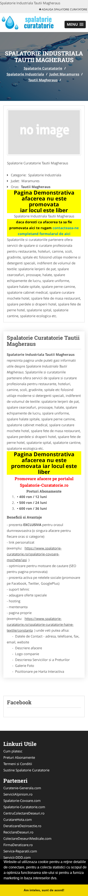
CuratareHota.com (17, 819)
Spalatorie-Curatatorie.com (24, 807)
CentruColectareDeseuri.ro (23, 813)
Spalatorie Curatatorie (43, 68)
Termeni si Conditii (17, 764)
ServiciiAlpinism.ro (17, 794)
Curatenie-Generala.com (22, 788)
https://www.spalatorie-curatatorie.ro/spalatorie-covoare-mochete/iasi (34, 554)
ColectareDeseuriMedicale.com (27, 838)
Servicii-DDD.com (17, 857)
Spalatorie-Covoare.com (22, 800)
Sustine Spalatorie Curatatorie (26, 770)
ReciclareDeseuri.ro (18, 832)
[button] (75, 24)
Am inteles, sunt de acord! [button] (44, 890)
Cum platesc (12, 751)
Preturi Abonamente (19, 757)
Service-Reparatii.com (20, 851)
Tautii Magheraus (43, 80)
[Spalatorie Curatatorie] (29, 22)
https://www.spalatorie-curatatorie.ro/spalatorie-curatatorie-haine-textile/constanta (40, 624)
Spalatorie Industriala (25, 74)
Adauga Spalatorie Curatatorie (64, 9)
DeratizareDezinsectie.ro (22, 826)
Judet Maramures (64, 74)
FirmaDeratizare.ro (18, 845)
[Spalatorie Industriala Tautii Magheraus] (44, 132)
